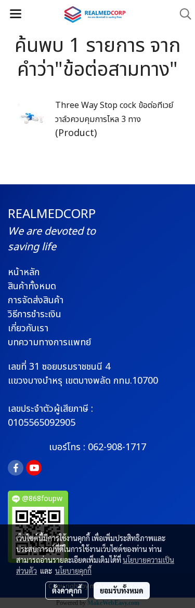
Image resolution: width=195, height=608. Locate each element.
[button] (182, 14)
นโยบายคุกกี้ (73, 570)
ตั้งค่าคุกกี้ (67, 590)
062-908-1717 (117, 447)
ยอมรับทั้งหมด (122, 590)
